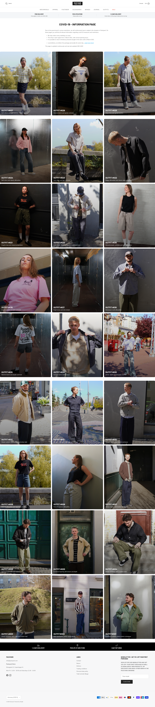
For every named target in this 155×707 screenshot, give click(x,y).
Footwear (65, 9)
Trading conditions (82, 668)
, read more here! (89, 43)
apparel (55, 9)
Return (78, 663)
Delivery (79, 666)
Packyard (12, 701)
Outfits (106, 9)
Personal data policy (82, 671)
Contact (79, 660)
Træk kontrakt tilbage (82, 674)
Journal (96, 9)
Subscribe (126, 681)
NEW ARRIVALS (44, 9)
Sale (113, 9)
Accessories (76, 9)
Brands (87, 9)
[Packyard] (77, 3)
